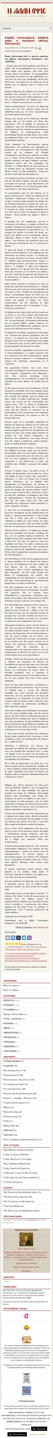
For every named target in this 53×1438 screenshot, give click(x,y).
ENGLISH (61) (10, 1130)
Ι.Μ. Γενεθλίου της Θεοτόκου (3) (19, 1201)
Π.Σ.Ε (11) (8, 1121)
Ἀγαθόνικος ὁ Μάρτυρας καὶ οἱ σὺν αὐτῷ (17, 1252)
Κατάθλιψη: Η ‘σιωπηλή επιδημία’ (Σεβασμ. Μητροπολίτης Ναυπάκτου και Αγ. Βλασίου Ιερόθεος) (26, 959)
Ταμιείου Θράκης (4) (14, 1206)
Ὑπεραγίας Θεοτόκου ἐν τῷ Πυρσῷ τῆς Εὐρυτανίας (30, 1257)
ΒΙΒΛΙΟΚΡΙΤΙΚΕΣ (11, 1032)
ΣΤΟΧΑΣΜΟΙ (9, 1009)
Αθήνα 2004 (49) (11, 1125)
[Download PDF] (40, 48)
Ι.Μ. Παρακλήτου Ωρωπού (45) (18, 1196)
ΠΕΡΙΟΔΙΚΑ (9, 1041)
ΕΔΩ (29, 1298)
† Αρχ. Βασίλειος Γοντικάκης (18, 1159)
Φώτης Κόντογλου (29, 949)
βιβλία (7, 949)
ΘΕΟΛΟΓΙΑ (9, 1000)
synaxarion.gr (26, 1271)
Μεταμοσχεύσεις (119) (15, 1070)
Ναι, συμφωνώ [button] (39, 1428)
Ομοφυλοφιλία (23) (13, 1075)
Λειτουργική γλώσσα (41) (16, 1084)
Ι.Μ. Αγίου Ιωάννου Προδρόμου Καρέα (22, 1210)
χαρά (37, 949)
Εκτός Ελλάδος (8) (13, 1111)
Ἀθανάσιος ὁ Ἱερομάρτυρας (16, 1255)
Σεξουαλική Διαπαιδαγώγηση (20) (20, 1093)
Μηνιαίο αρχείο (11, 985)
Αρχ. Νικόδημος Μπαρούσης (17, 1163)
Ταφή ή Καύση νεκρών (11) (16, 1102)
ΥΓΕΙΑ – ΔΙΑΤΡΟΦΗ (13, 1018)
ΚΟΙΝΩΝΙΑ (8, 1005)
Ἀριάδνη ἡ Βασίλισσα (26, 1260)
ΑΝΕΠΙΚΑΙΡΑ (9, 1046)
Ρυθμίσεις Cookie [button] (37, 1434)
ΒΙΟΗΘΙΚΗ (8, 1023)
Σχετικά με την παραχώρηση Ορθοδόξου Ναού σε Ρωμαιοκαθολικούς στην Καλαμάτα (25, 954)
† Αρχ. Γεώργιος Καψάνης (16, 1154)
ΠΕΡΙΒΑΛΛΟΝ (10, 1037)
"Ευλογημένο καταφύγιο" (38, 947)
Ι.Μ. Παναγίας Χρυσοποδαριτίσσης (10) (22, 1192)
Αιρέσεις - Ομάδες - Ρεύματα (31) (20, 1098)
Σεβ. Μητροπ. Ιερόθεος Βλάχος (18, 1149)
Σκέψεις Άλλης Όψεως (15, 1014)
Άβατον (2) (9, 1107)
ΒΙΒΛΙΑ (7, 1028)
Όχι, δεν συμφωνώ (17, 1434)
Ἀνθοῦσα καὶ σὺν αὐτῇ (39, 1252)
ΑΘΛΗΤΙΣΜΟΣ (10, 1051)
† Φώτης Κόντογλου (13, 1182)
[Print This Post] (36, 48)
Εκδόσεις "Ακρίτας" (16, 949)
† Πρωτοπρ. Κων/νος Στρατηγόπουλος (21, 1177)
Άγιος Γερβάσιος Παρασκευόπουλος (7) (23, 1139)
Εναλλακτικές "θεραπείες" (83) (19, 1079)
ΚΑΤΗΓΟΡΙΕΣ (9, 996)
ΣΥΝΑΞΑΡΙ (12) (10, 1065)
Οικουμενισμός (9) (12, 1116)
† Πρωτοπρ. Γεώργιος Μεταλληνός (20, 1172)
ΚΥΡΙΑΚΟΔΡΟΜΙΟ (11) (14, 1061)
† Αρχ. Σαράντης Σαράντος (17, 1168)
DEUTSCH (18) (10, 1134)
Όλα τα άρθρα (11, 990)
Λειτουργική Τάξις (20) (15, 1088)
